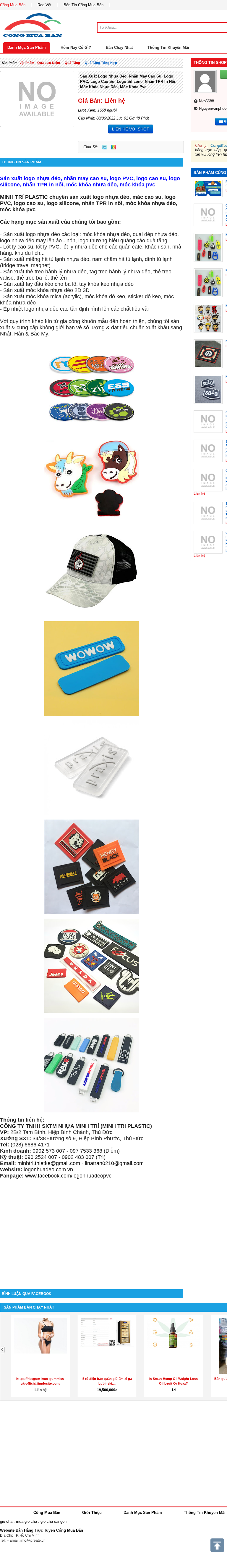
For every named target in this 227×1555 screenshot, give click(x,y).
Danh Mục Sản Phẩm (26, 47)
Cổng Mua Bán (12, 5)
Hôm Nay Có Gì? (76, 47)
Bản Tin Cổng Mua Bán (83, 5)
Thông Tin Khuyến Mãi (168, 47)
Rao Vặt (44, 5)
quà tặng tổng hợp (101, 62)
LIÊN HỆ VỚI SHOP (130, 129)
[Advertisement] (91, 1239)
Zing (113, 147)
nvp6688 (206, 101)
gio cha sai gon (53, 1521)
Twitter (104, 147)
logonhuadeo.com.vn (48, 1169)
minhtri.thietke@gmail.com (48, 1163)
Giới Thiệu (92, 1512)
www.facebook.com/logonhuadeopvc (68, 1176)
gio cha (6, 1521)
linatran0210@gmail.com (114, 1163)
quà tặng (72, 62)
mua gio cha (26, 1521)
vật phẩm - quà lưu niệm (40, 62)
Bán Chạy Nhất (119, 47)
